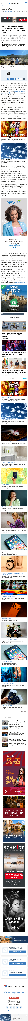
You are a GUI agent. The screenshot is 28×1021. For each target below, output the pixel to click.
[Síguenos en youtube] (17, 1007)
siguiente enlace (20, 282)
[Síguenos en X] (7, 1007)
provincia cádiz (8, 11)
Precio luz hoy (12, 6)
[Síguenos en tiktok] (14, 1007)
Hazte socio (14, 997)
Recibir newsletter (17, 975)
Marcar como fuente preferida (14, 1010)
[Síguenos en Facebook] (21, 1007)
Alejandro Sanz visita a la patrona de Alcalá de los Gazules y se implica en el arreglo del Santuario (17, 739)
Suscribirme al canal (17, 963)
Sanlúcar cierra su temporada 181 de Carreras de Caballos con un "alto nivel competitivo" (16, 728)
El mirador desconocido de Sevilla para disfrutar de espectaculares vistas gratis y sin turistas (14, 45)
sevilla (18, 11)
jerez (3, 11)
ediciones (3, 14)
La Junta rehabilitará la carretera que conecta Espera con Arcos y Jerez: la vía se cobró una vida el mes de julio (14, 372)
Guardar (20, 78)
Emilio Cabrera (5, 375)
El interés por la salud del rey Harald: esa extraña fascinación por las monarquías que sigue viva (17, 733)
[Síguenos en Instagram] (11, 1007)
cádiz (15, 11)
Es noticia (4, 6)
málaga (23, 11)
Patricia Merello (14, 73)
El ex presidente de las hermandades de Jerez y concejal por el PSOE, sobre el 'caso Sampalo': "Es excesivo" (16, 722)
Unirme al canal (17, 951)
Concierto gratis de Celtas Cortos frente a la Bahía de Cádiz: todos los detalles (14, 353)
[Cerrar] (26, 1016)
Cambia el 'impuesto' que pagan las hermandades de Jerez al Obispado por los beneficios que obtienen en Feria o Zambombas (17, 745)
